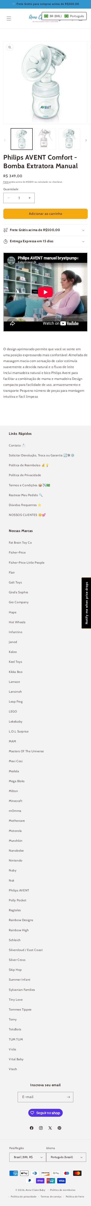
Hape (12, 612)
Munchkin (16, 841)
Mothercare (17, 821)
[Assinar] (68, 1097)
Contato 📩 (17, 445)
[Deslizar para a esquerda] (5, 140)
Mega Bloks (17, 781)
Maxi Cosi (16, 761)
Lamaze (14, 682)
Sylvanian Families (22, 990)
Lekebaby (16, 721)
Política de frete (75, 1196)
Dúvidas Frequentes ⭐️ (25, 505)
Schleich (15, 940)
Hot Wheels (17, 622)
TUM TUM (16, 1039)
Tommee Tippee (20, 1009)
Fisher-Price (17, 552)
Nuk (11, 880)
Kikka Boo (16, 672)
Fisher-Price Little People (27, 563)
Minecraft (15, 801)
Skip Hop (15, 970)
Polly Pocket (17, 900)
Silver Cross (17, 960)
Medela (14, 771)
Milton (13, 791)
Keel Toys (15, 662)
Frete (6, 181)
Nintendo (16, 860)
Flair (12, 572)
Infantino (15, 632)
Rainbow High (19, 930)
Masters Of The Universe (26, 751)
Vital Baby (16, 1059)
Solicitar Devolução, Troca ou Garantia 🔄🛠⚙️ (41, 455)
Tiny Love (16, 1000)
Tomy (13, 1019)
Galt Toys (15, 582)
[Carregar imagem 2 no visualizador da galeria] (45, 139)
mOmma (15, 811)
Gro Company (19, 602)
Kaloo (13, 652)
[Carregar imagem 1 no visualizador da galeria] (21, 139)
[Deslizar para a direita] (86, 140)
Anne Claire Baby (36, 1189)
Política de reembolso (63, 1189)
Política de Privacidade (25, 475)
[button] (9, 18)
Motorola (15, 831)
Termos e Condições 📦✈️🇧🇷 (29, 485)
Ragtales (15, 910)
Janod (13, 642)
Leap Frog (16, 701)
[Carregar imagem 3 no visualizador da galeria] (69, 139)
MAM (12, 741)
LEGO (13, 711)
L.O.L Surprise (18, 731)
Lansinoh (15, 692)
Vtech (13, 1069)
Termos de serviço (51, 1196)
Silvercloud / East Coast (26, 950)
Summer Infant (19, 980)
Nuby (12, 870)
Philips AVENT (19, 890)
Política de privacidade (23, 1196)
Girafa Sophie (18, 592)
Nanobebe (16, 851)
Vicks (12, 1049)
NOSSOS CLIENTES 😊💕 (27, 515)
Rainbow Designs (21, 920)
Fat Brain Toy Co (20, 543)
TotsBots (15, 1029)
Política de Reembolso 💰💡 (29, 465)
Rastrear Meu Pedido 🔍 (26, 495)
